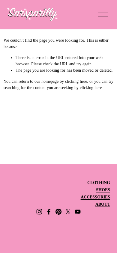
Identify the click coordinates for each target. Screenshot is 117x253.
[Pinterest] (59, 212)
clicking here (76, 81)
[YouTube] (78, 212)
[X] (68, 212)
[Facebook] (49, 212)
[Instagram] (39, 212)
